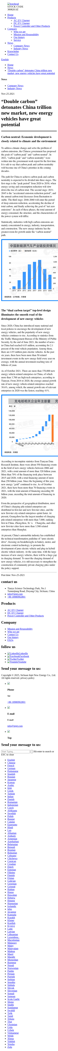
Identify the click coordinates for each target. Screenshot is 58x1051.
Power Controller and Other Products (32, 26)
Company (12, 29)
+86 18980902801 (16, 596)
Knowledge (13, 51)
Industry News (21, 48)
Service (17, 40)
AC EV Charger (22, 20)
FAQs (10, 640)
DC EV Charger (22, 23)
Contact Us (12, 54)
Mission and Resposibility (26, 34)
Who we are (20, 31)
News (10, 43)
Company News (22, 45)
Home (10, 14)
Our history (19, 37)
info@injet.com (15, 594)
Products (11, 17)
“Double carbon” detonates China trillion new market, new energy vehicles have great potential (31, 72)
